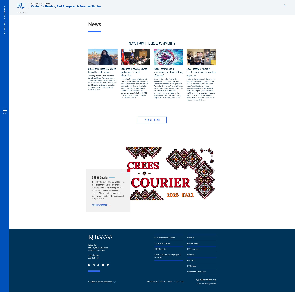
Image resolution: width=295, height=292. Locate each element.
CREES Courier (160, 249)
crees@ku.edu (93, 255)
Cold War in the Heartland (164, 238)
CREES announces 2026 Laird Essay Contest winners (102, 70)
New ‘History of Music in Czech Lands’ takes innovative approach (201, 72)
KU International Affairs (40, 3)
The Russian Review (162, 243)
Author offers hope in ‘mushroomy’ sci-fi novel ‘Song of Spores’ (168, 72)
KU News (190, 255)
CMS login (180, 281)
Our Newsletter (100, 205)
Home (20, 12)
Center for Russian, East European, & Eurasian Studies (66, 6)
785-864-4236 (93, 258)
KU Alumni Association (196, 272)
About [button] (25, 12)
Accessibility (152, 281)
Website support (166, 281)
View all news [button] (152, 119)
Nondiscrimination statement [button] (100, 282)
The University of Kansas (209, 284)
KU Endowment (193, 249)
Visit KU (190, 238)
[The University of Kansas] (100, 239)
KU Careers (191, 266)
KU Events (191, 260)
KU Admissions (193, 243)
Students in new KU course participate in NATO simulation (134, 72)
